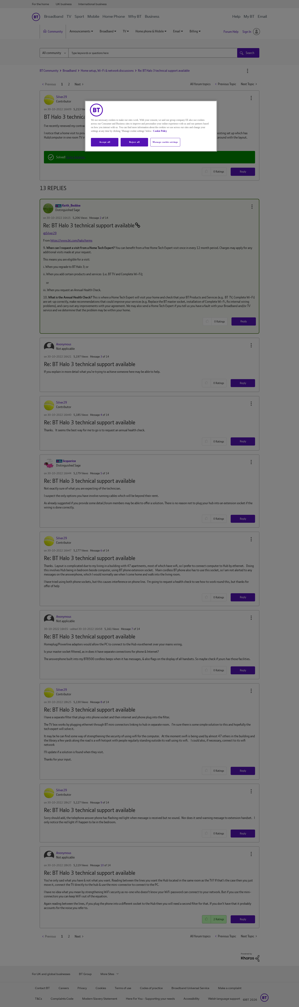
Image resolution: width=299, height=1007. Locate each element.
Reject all (134, 142)
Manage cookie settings (165, 142)
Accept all (104, 142)
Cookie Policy (160, 131)
